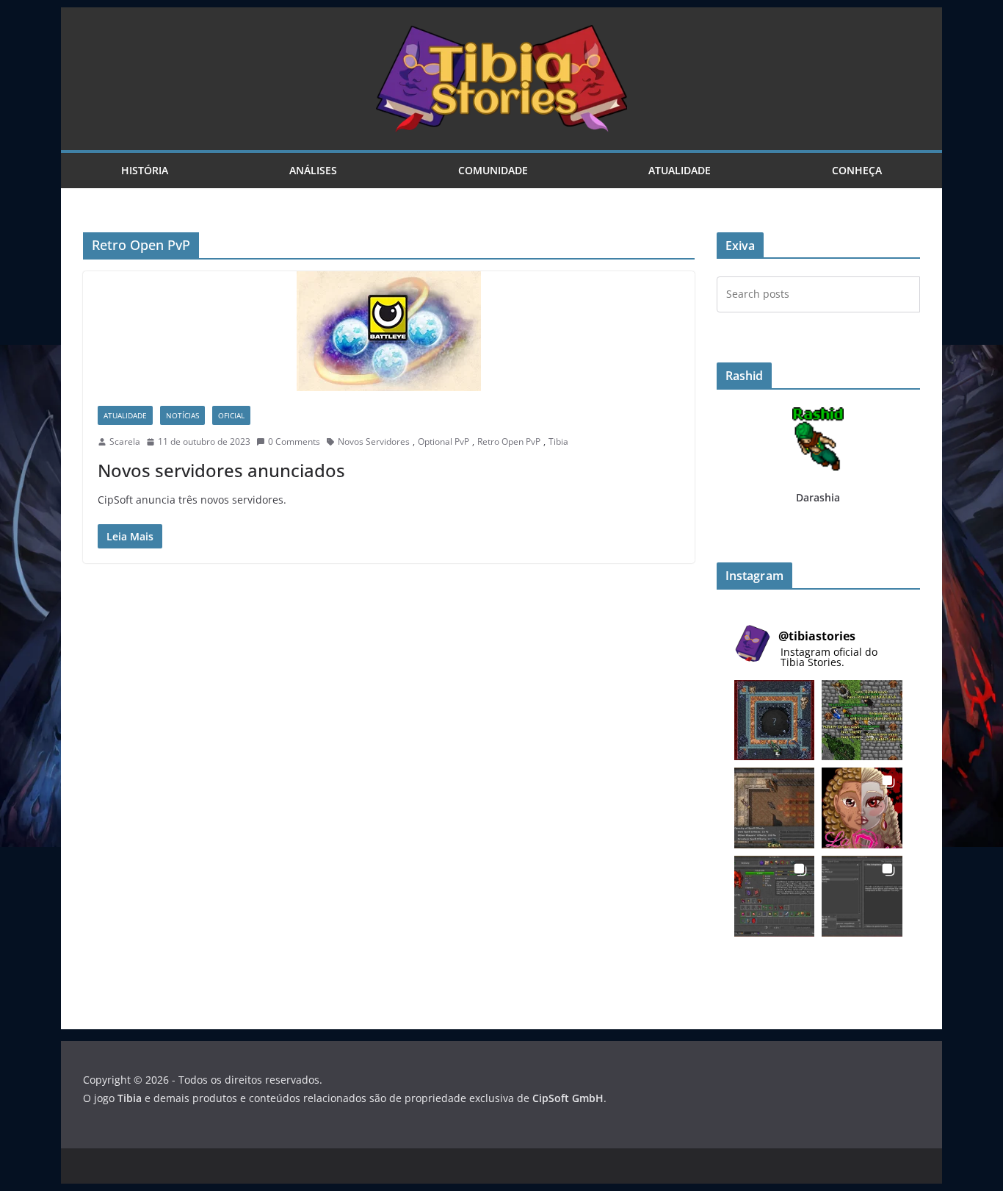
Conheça (857, 170)
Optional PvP (443, 441)
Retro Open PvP (508, 441)
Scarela (124, 441)
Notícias (182, 415)
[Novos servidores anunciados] (389, 331)
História (144, 170)
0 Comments (294, 441)
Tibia (558, 441)
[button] (774, 720)
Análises (313, 170)
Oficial (231, 415)
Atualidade (679, 170)
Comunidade (493, 170)
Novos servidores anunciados (221, 470)
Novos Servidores (374, 441)
